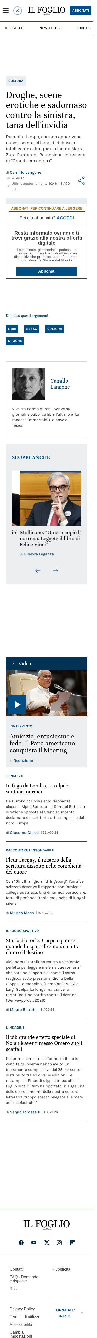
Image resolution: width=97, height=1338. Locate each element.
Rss (13, 1286)
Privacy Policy (22, 1306)
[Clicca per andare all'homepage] (46, 1222)
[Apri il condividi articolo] (81, 180)
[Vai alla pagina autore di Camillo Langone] (28, 384)
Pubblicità (61, 1266)
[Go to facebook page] (21, 1239)
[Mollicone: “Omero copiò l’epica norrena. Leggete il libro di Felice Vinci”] (46, 497)
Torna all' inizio (64, 1310)
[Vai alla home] (46, 11)
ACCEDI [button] (65, 217)
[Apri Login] (17, 10)
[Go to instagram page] (59, 1239)
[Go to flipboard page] (72, 1239)
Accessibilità (21, 1321)
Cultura (15, 81)
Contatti (16, 1266)
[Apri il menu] (5, 10)
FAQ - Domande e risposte (24, 1276)
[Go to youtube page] (33, 1239)
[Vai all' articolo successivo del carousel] (55, 567)
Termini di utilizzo (25, 1314)
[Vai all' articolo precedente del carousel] (38, 567)
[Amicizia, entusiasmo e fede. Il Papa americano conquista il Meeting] (46, 690)
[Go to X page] (46, 1239)
